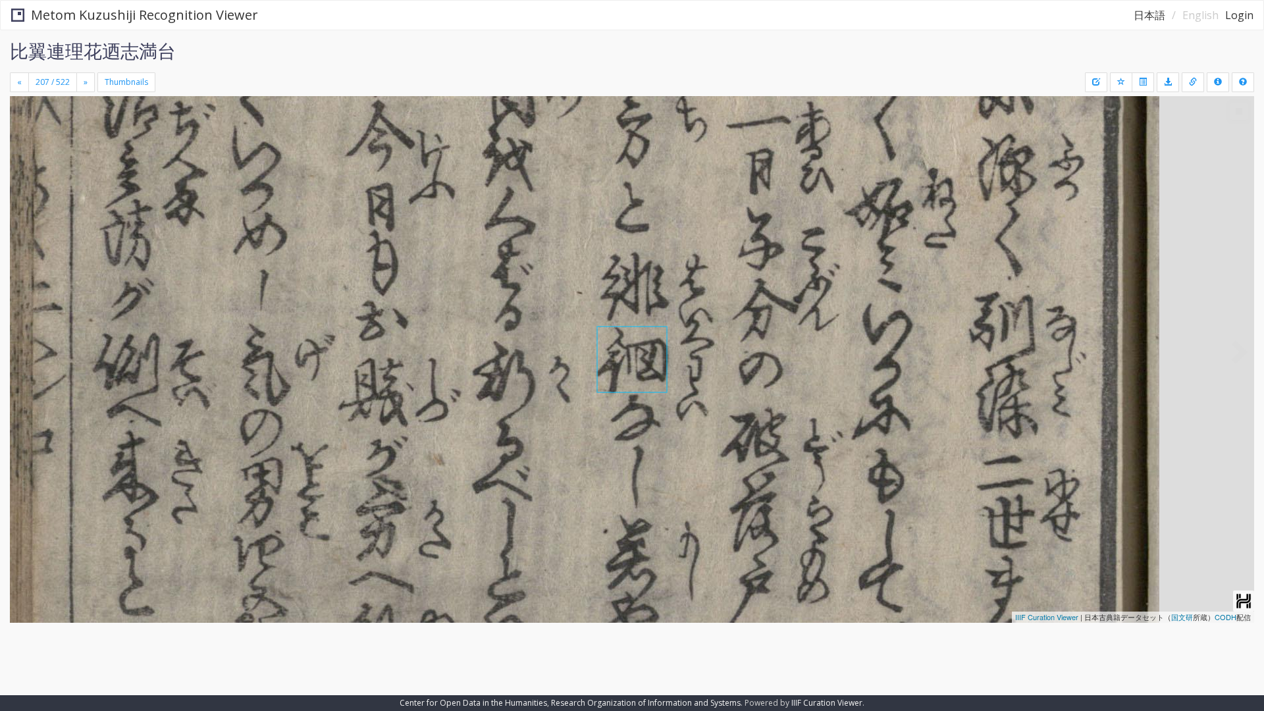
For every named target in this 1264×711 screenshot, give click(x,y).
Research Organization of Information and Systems (646, 702)
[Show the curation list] (1143, 82)
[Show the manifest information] (1218, 82)
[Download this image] (1168, 82)
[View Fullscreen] (25, 152)
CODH (1225, 617)
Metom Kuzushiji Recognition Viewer (144, 15)
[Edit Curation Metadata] (1096, 82)
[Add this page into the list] (1121, 82)
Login (1239, 15)
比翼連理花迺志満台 (93, 50)
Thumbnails (126, 82)
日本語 (1149, 15)
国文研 (1182, 617)
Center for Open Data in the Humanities (473, 702)
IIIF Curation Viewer (1046, 617)
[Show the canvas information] (1193, 82)
